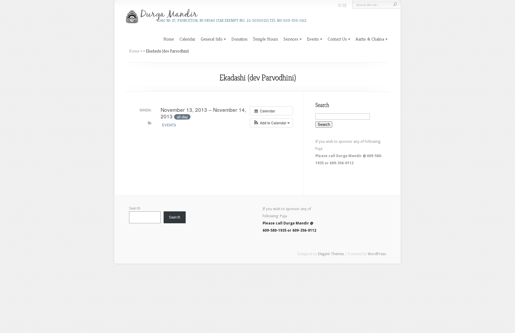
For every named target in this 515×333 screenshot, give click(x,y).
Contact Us (337, 39)
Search (134, 208)
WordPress (377, 254)
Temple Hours (265, 39)
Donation (239, 39)
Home (168, 39)
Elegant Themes (331, 254)
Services (290, 39)
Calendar (187, 39)
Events (313, 39)
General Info (212, 39)
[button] (271, 123)
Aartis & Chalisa (370, 39)
